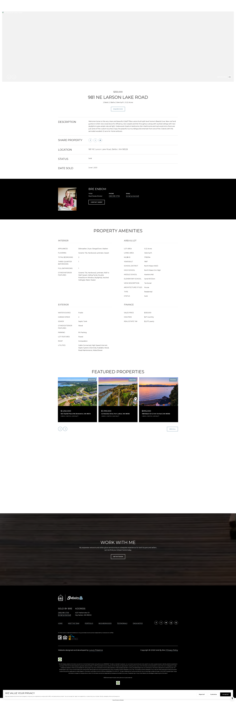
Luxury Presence (96, 650)
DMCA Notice (138, 623)
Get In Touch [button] (118, 556)
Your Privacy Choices (118, 700)
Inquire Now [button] (118, 109)
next (14, 77)
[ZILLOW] (171, 623)
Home (60, 623)
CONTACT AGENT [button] (97, 202)
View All (172, 429)
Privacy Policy (172, 650)
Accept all (225, 694)
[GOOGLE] (176, 623)
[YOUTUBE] (166, 623)
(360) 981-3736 (114, 196)
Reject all (202, 694)
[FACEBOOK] (156, 623)
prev (9, 77)
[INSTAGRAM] (161, 623)
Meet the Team (73, 623)
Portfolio (89, 623)
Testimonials (122, 623)
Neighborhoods (105, 623)
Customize (213, 694)
